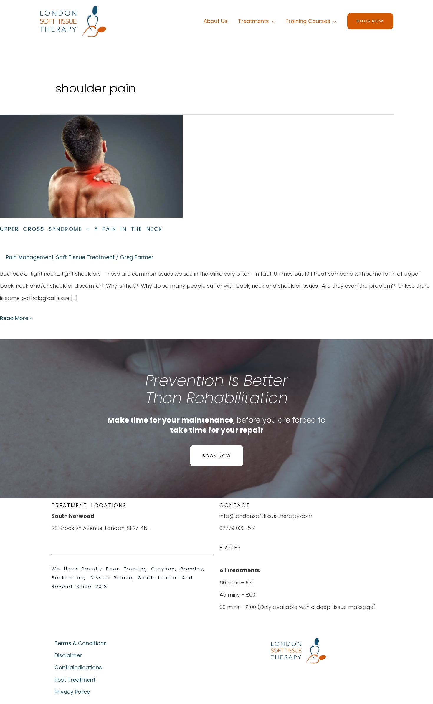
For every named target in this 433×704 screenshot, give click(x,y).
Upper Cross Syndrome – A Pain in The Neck (81, 229)
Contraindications (78, 667)
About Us (215, 21)
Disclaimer (68, 655)
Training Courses (307, 21)
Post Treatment (74, 679)
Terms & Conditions (80, 643)
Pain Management (30, 257)
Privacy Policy (72, 691)
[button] (370, 21)
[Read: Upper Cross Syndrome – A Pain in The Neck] (91, 165)
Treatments (253, 21)
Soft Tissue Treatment (85, 257)
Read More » (16, 317)
